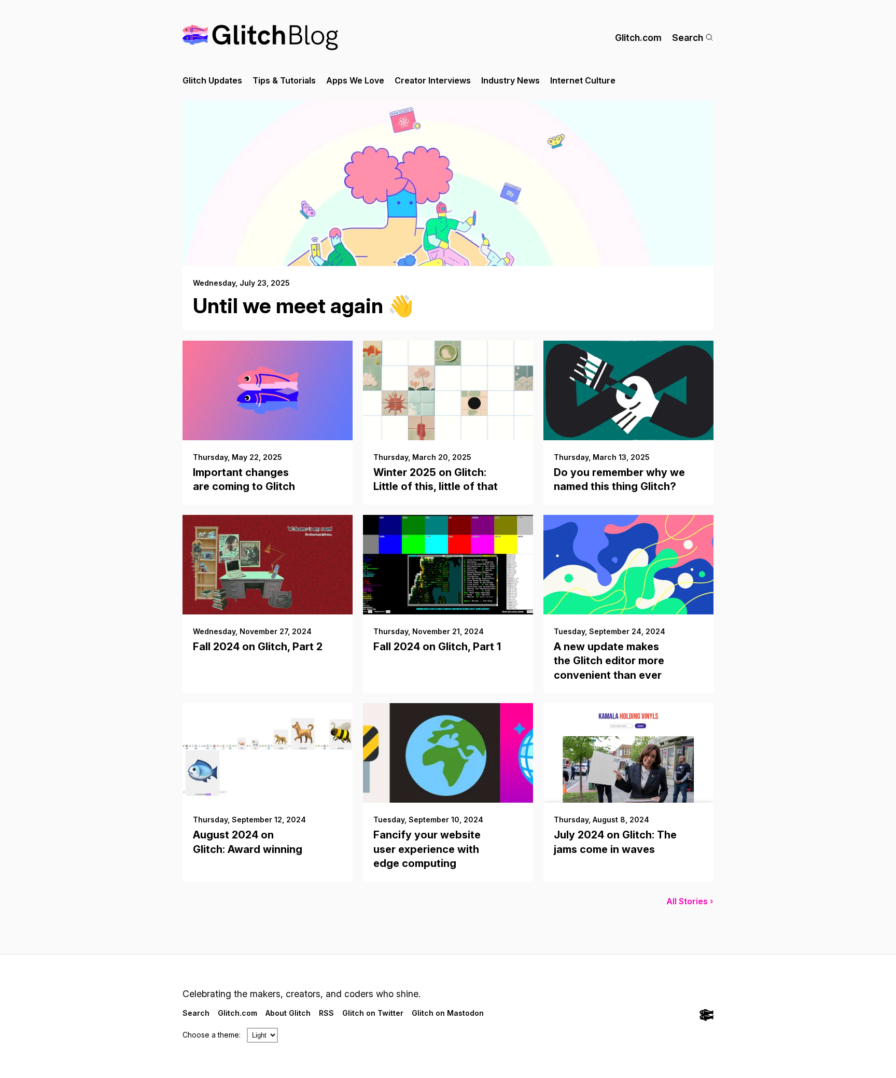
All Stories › (689, 901)
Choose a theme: (212, 1034)
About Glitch (288, 1013)
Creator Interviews (433, 80)
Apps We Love (355, 80)
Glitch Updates (212, 80)
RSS (326, 1013)
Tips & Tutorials (284, 80)
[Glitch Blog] (260, 37)
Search (687, 37)
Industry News (510, 80)
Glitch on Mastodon (448, 1013)
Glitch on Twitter (372, 1013)
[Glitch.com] (706, 1016)
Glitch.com (638, 37)
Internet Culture (582, 80)
